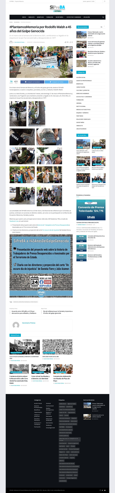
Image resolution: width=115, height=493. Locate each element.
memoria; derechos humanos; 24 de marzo (25, 302)
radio (68, 452)
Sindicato (31, 17)
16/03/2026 (24, 385)
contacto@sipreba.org (59, 490)
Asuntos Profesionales (84, 80)
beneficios (69, 406)
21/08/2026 (91, 47)
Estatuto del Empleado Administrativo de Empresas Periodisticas (96, 247)
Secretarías (59, 17)
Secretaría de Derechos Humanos (68, 469)
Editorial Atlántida (64, 421)
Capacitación (80, 87)
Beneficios (40, 17)
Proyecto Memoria (19, 1)
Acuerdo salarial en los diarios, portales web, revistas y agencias (94, 62)
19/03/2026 (24, 360)
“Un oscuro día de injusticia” (51, 230)
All (101, 27)
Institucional (81, 106)
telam (75, 475)
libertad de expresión (65, 432)
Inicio (24, 17)
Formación (49, 17)
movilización (63, 443)
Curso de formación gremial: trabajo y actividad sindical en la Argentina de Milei (96, 43)
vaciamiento (63, 480)
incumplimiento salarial (66, 429)
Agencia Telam (72, 403)
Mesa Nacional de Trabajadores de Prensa (69, 439)
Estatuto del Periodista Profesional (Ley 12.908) (95, 256)
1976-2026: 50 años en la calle (50, 356)
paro (68, 446)
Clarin (61, 415)
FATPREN (12, 1)
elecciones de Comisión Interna (68, 424)
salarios (62, 460)
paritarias (62, 446)
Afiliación (87, 17)
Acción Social (80, 77)
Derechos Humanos (25, 22)
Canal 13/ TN (63, 412)
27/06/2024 (91, 259)
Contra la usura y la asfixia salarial (98, 416)
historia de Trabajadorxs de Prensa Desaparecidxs (53, 225)
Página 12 (62, 452)
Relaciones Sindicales (83, 119)
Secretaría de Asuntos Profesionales (69, 466)
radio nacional (73, 454)
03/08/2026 (91, 66)
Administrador (82, 224)
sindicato (62, 475)
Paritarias (79, 116)
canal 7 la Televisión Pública (67, 409)
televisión (62, 478)
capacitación (71, 412)
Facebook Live (14, 221)
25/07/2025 (46, 381)
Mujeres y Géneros (82, 113)
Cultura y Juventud (82, 90)
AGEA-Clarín (63, 403)
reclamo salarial (64, 457)
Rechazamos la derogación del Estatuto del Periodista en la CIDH (98, 186)
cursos (66, 415)
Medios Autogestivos (83, 109)
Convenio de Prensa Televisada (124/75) (87, 222)
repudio (72, 457)
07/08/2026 (91, 55)
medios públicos (64, 435)
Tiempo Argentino (71, 478)
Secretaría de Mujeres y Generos (68, 472)
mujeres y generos (73, 443)
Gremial (78, 103)
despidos (74, 418)
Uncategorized (81, 129)
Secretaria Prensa (19, 42)
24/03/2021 (30, 42)
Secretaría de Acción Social (67, 463)
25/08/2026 (91, 37)
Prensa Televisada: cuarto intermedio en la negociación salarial (96, 33)
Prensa (73, 446)
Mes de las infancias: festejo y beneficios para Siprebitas (96, 52)
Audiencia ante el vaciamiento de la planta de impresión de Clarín (82, 186)
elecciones (74, 421)
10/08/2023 (89, 224)
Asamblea (62, 406)
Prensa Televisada (74, 449)
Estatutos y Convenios (74, 17)
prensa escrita (63, 449)
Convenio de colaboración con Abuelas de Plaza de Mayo (62, 378)
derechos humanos (65, 418)
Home (11, 22)
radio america (75, 452)
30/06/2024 (91, 251)
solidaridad (69, 475)
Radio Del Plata (64, 454)
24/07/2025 (68, 383)
